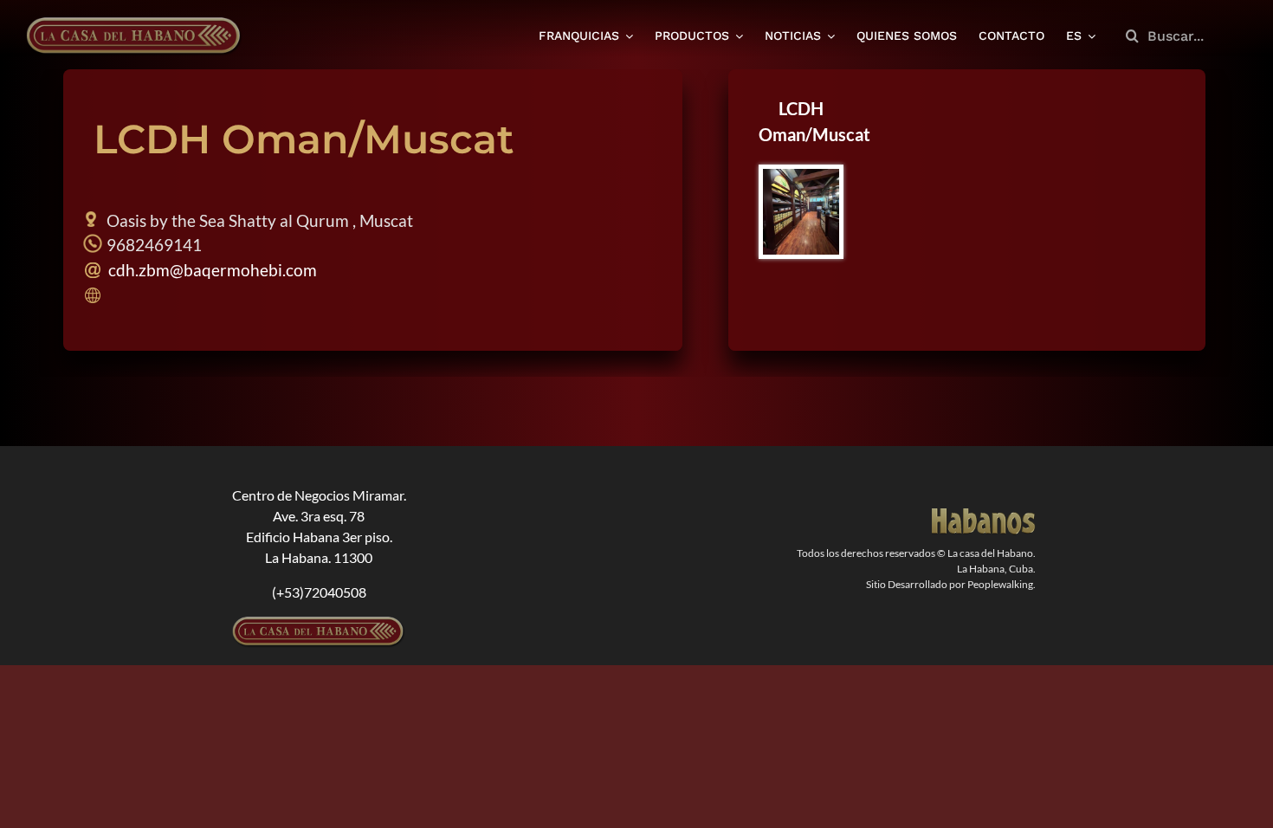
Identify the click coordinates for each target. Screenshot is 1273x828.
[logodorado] (984, 515)
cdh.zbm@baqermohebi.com (211, 270)
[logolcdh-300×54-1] (318, 623)
